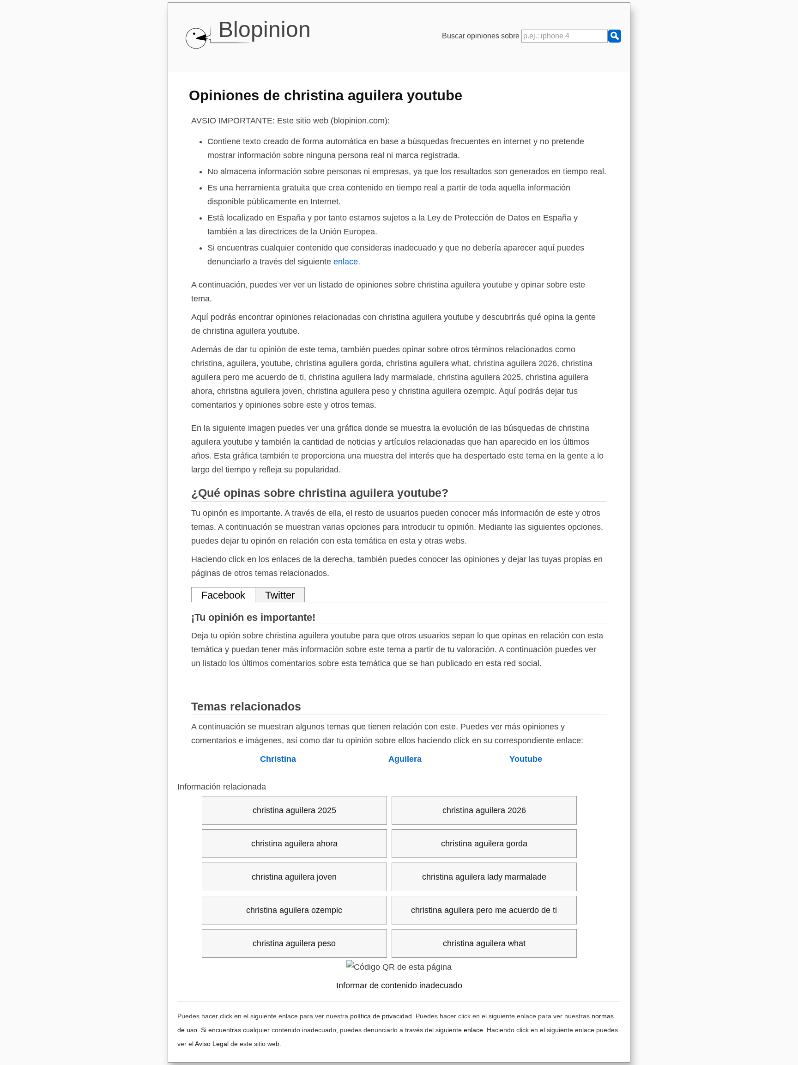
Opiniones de (325, 95)
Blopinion (264, 29)
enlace (345, 261)
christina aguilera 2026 (484, 810)
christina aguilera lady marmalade (484, 876)
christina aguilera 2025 (294, 810)
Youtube (525, 759)
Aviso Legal (212, 1043)
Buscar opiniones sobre (481, 36)
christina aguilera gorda (484, 843)
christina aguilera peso (294, 943)
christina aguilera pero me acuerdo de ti (484, 910)
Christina (278, 759)
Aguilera (405, 759)
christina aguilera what (484, 943)
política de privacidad (381, 1016)
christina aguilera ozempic (294, 910)
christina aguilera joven (294, 876)
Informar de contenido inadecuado (399, 985)
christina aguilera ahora (294, 843)
